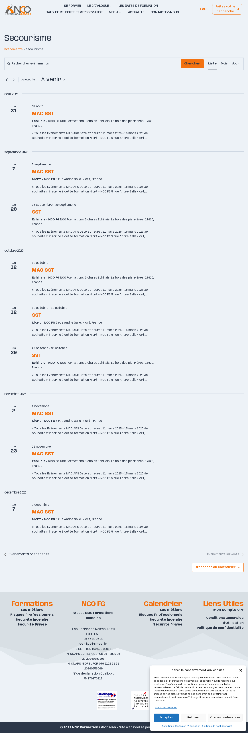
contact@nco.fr (93, 643)
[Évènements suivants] (13, 80)
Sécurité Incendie (32, 619)
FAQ (203, 9)
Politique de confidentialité (217, 726)
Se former (72, 5)
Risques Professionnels (32, 614)
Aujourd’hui (28, 79)
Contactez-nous (165, 12)
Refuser (193, 717)
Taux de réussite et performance (74, 12)
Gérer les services (166, 707)
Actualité (136, 12)
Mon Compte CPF (228, 610)
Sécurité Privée (32, 624)
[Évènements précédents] (6, 80)
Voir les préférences (225, 717)
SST (36, 212)
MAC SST (43, 113)
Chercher (192, 63)
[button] (241, 670)
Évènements (13, 49)
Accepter (166, 717)
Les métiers (32, 610)
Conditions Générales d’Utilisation (181, 726)
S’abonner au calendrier (216, 567)
